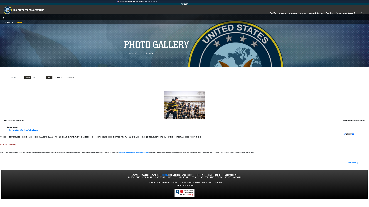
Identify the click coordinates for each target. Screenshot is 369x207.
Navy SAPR (194, 177)
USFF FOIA (164, 175)
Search (28, 77)
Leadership (282, 13)
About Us (273, 13)
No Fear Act (200, 175)
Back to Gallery (353, 162)
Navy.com (145, 175)
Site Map (227, 177)
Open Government (214, 175)
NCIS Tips (204, 177)
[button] (151, 1)
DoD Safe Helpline (181, 177)
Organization (293, 13)
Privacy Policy (216, 177)
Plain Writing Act (231, 175)
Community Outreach (316, 13)
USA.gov (131, 177)
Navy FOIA (155, 175)
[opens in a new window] (4, 18)
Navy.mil (135, 175)
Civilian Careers (341, 13)
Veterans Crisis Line (144, 177)
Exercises (303, 13)
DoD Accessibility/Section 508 (181, 175)
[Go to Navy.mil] (184, 4)
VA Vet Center (160, 177)
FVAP (169, 177)
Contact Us (352, 13)
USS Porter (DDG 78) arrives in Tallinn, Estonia (23, 130)
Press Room (329, 13)
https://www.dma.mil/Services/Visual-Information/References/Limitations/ (133, 152)
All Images (58, 77)
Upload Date (69, 77)
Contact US (237, 177)
